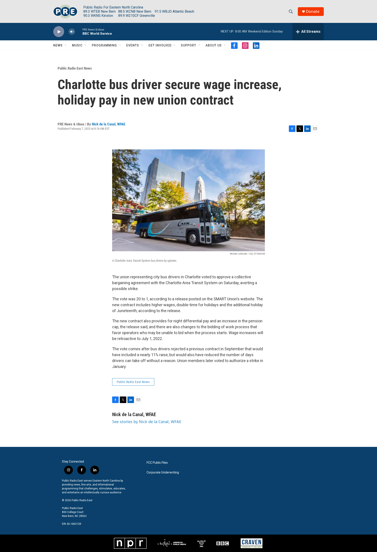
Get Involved (159, 45)
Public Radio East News (75, 68)
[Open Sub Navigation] (66, 45)
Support (188, 45)
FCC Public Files (157, 462)
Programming (104, 45)
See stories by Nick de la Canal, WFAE (146, 421)
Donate (312, 11)
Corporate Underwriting (163, 472)
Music (77, 45)
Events (132, 45)
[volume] (71, 32)
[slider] (78, 31)
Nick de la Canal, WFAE (108, 124)
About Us (214, 45)
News (58, 45)
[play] (58, 31)
